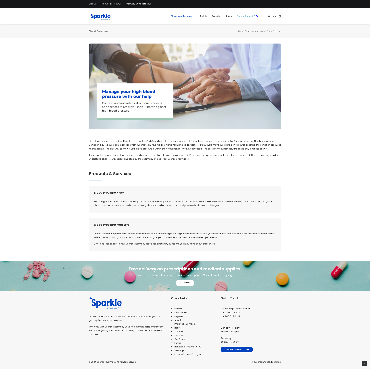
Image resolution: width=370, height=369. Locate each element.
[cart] (279, 16)
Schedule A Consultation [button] (236, 349)
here (95, 4)
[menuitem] (182, 16)
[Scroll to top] (364, 363)
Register (178, 316)
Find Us (178, 308)
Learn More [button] (185, 283)
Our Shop (179, 335)
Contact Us (180, 312)
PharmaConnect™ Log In (187, 354)
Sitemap (179, 350)
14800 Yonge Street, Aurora (235, 308)
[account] (274, 16)
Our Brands (180, 339)
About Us (179, 320)
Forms (177, 342)
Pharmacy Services (182, 16)
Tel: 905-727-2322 (230, 312)
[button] (270, 16)
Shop (229, 16)
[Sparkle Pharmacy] (100, 16)
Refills (203, 16)
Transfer (217, 16)
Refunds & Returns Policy (187, 346)
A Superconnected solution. (266, 361)
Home (241, 31)
